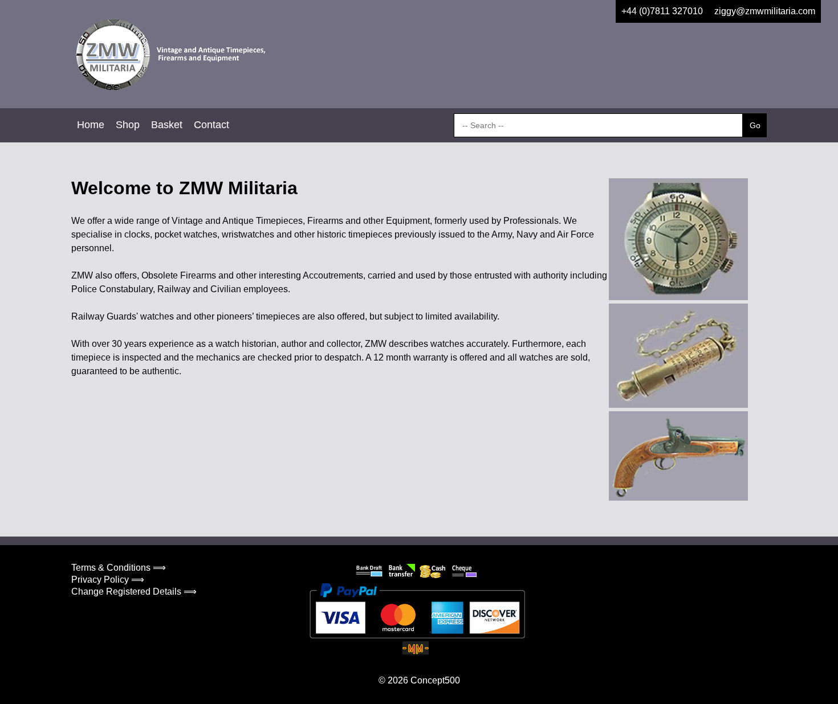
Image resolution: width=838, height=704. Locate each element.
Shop (128, 124)
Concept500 (435, 680)
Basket (166, 124)
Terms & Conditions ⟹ (118, 567)
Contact (211, 124)
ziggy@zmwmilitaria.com (764, 11)
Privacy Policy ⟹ (107, 579)
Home (90, 124)
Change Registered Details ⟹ (134, 591)
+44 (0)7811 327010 (662, 11)
